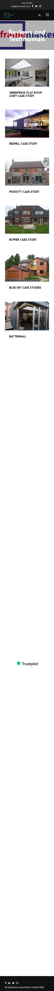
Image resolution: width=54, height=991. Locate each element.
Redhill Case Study (23, 143)
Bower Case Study (22, 239)
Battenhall (17, 336)
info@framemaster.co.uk (20, 6)
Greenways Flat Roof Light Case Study (25, 94)
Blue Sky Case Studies (25, 287)
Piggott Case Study (24, 191)
